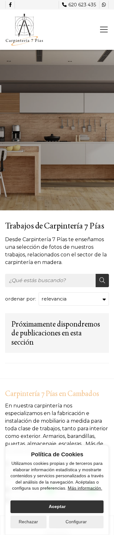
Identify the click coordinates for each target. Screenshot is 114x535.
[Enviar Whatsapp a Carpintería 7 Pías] (103, 5)
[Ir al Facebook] (10, 5)
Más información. (85, 488)
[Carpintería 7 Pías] (24, 29)
